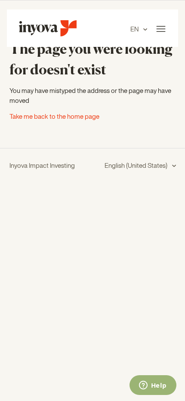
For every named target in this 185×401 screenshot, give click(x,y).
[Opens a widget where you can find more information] (152, 386)
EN (135, 29)
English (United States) (137, 166)
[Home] (48, 34)
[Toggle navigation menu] (161, 29)
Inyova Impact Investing (42, 166)
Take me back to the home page (54, 117)
